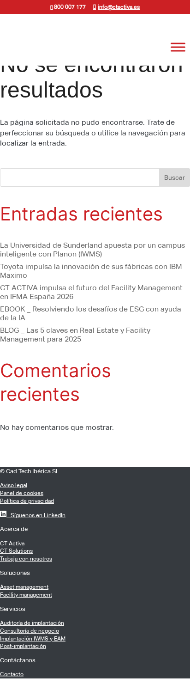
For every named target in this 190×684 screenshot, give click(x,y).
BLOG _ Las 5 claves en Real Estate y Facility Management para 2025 (75, 334)
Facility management (26, 595)
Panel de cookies (21, 493)
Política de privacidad (27, 501)
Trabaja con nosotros (26, 559)
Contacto (12, 674)
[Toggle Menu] (178, 47)
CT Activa (12, 543)
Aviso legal (13, 485)
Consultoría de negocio (29, 631)
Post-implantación (23, 646)
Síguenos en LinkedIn (35, 515)
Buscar (174, 177)
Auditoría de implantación (32, 623)
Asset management (24, 587)
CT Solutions (16, 551)
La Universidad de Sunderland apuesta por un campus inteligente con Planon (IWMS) (92, 249)
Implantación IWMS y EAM (32, 638)
